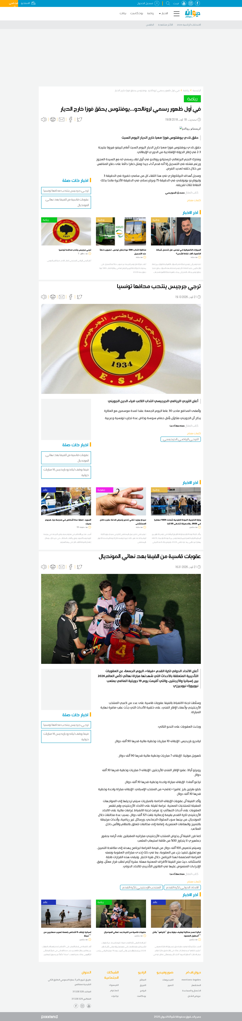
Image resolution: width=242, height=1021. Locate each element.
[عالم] (66, 501)
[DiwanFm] (192, 13)
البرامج (143, 991)
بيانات (123, 13)
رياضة (150, 13)
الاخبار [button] (165, 13)
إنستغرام (114, 990)
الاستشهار (196, 985)
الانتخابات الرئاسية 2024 (189, 25)
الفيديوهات (167, 980)
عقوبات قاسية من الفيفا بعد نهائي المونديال (125, 932)
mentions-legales (191, 980)
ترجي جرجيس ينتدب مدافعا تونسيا (66, 190)
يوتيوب (115, 996)
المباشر (143, 980)
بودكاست (136, 13)
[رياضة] (66, 231)
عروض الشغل (194, 996)
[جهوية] (121, 501)
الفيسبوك (114, 985)
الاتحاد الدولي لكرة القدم (182, 887)
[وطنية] (121, 231)
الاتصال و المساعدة (191, 991)
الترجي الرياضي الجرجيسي (181, 439)
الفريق (143, 985)
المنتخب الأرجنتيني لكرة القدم (141, 887)
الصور (170, 985)
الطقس (150, 25)
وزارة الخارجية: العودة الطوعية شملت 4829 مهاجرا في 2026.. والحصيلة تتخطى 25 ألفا (177, 521)
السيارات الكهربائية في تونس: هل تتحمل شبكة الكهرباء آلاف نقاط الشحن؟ (178, 251)
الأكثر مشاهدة (165, 25)
